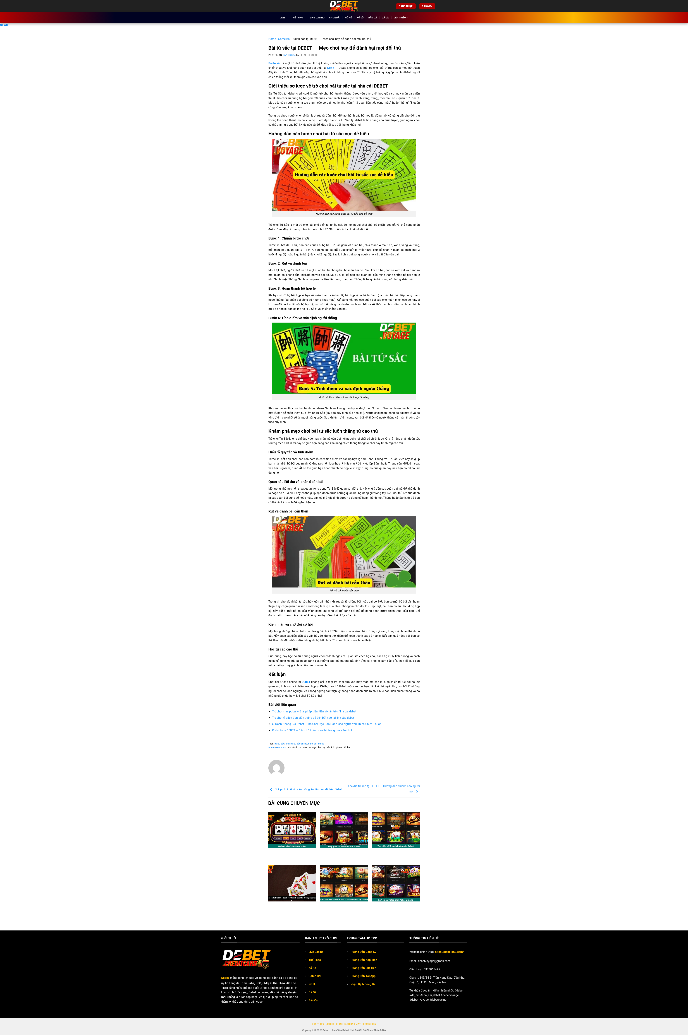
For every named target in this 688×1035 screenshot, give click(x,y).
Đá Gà (385, 17)
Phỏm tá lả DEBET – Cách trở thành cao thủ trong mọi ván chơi (312, 730)
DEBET (331, 67)
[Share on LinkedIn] (316, 55)
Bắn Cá (372, 17)
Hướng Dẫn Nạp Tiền (363, 960)
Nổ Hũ (348, 17)
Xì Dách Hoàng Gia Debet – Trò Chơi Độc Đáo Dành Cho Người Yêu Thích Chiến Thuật (326, 724)
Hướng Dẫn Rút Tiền (363, 968)
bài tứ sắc (279, 743)
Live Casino (317, 17)
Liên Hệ (330, 1024)
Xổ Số (360, 17)
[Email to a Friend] (309, 55)
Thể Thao (297, 17)
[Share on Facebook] (301, 55)
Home (272, 39)
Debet (283, 17)
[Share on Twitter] (305, 55)
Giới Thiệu (400, 17)
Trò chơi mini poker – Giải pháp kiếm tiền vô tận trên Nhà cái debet (314, 711)
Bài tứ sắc (274, 63)
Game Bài (334, 17)
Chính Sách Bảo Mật (348, 1024)
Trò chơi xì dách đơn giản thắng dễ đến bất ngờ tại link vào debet (313, 717)
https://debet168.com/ (449, 952)
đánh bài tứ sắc (316, 743)
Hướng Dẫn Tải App (363, 976)
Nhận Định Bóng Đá (363, 984)
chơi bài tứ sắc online (296, 743)
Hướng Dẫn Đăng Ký (363, 952)
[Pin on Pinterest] (312, 55)
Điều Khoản (369, 1024)
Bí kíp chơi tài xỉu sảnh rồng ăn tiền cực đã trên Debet (308, 789)
